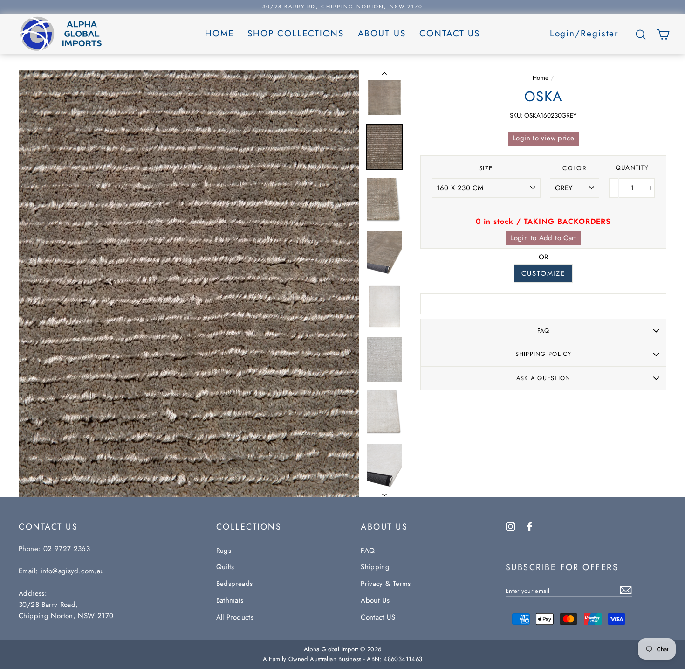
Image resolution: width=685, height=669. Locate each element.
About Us (382, 33)
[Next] (384, 492)
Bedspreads (234, 583)
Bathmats (230, 600)
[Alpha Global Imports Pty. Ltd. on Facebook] (529, 525)
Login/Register (584, 33)
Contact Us (449, 33)
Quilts (225, 567)
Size (486, 168)
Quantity (632, 167)
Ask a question (543, 378)
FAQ (543, 330)
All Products (235, 617)
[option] (342, 6)
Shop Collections (295, 33)
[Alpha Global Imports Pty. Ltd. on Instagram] (510, 525)
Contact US (378, 617)
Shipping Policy (543, 353)
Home (219, 33)
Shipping (375, 567)
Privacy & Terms (386, 583)
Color (574, 168)
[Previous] (384, 75)
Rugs (224, 550)
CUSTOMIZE (543, 273)
